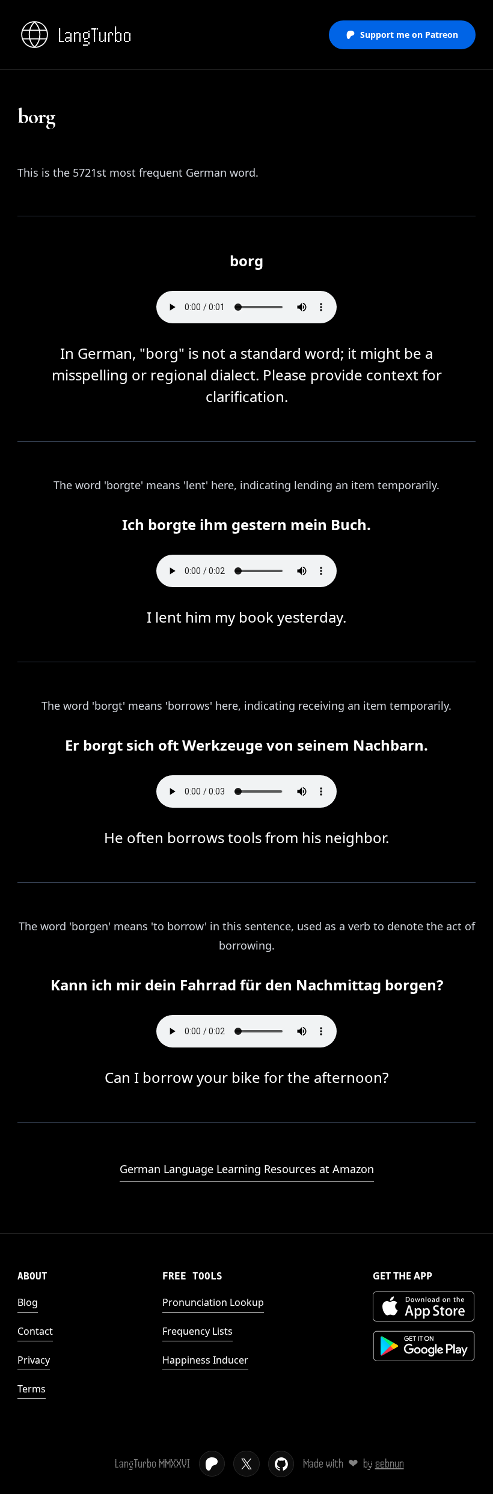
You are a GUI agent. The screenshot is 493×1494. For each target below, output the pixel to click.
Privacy (33, 1360)
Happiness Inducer (205, 1360)
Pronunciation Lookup (213, 1302)
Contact (35, 1331)
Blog (27, 1302)
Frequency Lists (197, 1331)
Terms (31, 1388)
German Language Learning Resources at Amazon (247, 1169)
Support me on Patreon (409, 34)
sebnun (389, 1464)
